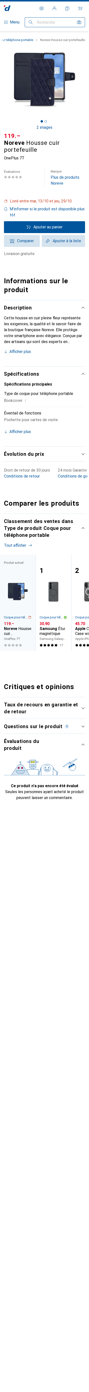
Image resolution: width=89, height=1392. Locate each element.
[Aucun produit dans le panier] (80, 8)
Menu (15, 22)
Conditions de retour (22, 476)
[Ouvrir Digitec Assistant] (67, 8)
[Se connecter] (54, 8)
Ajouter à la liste (67, 241)
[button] (44, 201)
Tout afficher (15, 545)
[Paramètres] (41, 8)
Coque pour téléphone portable (16, 617)
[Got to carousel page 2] (45, 121)
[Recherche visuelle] (79, 22)
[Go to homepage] (7, 8)
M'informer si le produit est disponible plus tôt (47, 212)
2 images (44, 127)
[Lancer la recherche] (31, 22)
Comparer (25, 241)
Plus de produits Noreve (65, 178)
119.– (12, 135)
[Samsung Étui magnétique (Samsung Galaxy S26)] (53, 602)
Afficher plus (20, 351)
